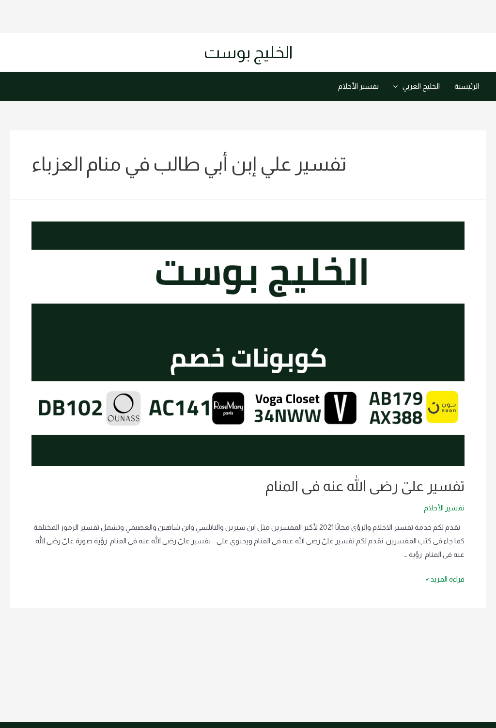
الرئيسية (466, 86)
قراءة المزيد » (445, 579)
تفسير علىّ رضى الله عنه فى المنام (365, 486)
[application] (398, 86)
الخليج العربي (421, 86)
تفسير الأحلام (358, 86)
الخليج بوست (248, 52)
